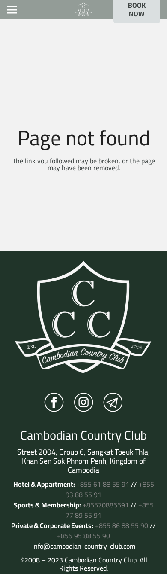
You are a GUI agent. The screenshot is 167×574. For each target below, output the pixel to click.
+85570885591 (106, 504)
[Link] (83, 9)
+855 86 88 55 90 (121, 525)
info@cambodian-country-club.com (83, 546)
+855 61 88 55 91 (102, 484)
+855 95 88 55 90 (83, 535)
